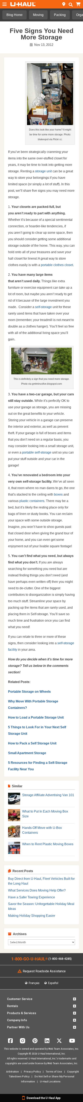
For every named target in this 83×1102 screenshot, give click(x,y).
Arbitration (12, 1071)
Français (33, 983)
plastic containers (31, 501)
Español (53, 983)
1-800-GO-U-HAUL (29, 959)
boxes (58, 494)
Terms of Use (54, 1071)
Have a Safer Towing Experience (31, 897)
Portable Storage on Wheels (29, 691)
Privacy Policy (32, 1071)
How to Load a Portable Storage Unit (36, 717)
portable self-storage (36, 452)
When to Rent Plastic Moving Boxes (47, 844)
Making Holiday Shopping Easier (31, 915)
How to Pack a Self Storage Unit (32, 743)
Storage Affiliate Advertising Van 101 (48, 795)
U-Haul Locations (50, 1081)
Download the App (43, 1098)
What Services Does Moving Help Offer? (37, 890)
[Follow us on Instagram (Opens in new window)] (22, 1042)
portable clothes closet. (57, 265)
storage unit (43, 171)
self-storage (43, 307)
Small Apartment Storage (27, 753)
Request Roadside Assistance (44, 971)
